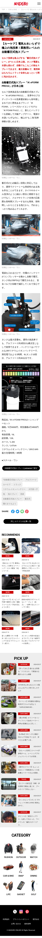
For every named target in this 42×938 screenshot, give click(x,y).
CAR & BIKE (12, 9)
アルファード (31, 480)
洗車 (22, 494)
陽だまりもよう (9, 504)
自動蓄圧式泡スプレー (12, 499)
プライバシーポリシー (21, 919)
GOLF (33, 894)
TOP (3, 9)
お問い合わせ (16, 924)
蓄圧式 (27, 499)
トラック (17, 485)
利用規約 (6, 919)
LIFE (8, 894)
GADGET (21, 894)
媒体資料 (27, 924)
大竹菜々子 (33, 489)
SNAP (21, 876)
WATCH (33, 857)
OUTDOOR (21, 857)
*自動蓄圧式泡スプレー (12, 480)
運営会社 (36, 919)
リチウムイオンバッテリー (14, 489)
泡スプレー (12, 494)
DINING (33, 876)
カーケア (6, 485)
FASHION (8, 857)
